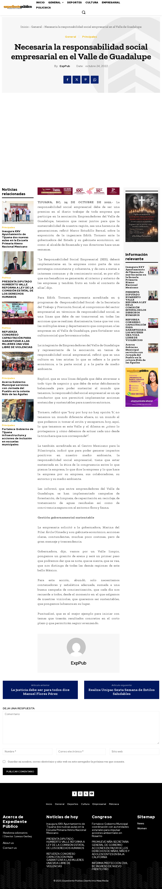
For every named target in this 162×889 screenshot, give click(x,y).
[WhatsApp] (95, 80)
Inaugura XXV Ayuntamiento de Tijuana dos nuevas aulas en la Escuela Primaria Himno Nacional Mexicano (15, 239)
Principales (89, 36)
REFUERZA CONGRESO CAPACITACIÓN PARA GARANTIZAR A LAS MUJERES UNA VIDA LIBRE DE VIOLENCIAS (17, 339)
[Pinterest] (85, 80)
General (36, 27)
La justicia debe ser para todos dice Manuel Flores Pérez (40, 692)
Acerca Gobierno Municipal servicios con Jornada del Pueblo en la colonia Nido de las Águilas (16, 388)
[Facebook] (67, 80)
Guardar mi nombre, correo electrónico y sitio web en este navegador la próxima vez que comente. (66, 761)
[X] (76, 80)
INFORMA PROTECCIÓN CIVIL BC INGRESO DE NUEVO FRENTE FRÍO (110, 866)
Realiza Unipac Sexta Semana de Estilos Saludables (122, 692)
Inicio (25, 27)
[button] (84, 12)
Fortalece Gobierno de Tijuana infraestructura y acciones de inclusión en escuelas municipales (17, 436)
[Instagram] (80, 793)
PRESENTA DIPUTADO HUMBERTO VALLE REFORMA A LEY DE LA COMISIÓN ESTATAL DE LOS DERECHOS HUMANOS (17, 289)
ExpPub (65, 66)
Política (6, 277)
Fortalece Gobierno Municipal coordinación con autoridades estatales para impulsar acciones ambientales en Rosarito (110, 830)
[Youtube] (91, 793)
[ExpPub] (78, 647)
